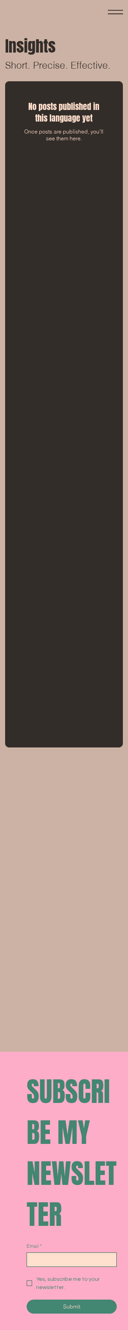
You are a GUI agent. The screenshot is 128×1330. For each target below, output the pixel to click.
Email (34, 1246)
